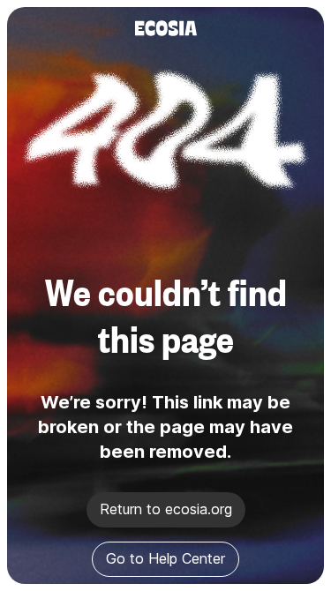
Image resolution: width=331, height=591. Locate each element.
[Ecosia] (166, 28)
